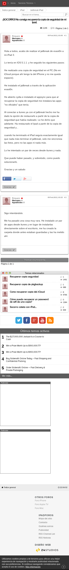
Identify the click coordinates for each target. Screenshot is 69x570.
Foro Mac (39, 416)
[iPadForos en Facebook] (54, 275)
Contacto (39, 480)
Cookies (30, 480)
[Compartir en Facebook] (7, 141)
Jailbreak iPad (37, 10)
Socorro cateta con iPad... (23, 262)
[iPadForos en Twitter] (46, 275)
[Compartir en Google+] (27, 141)
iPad (23, 10)
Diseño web (59, 480)
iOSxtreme (44, 469)
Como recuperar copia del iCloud (27, 247)
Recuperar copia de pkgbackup (26, 239)
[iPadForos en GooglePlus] (62, 275)
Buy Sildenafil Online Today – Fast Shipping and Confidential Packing (28, 315)
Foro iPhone (40, 408)
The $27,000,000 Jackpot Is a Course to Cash (25, 293)
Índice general (10, 395)
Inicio (13, 3)
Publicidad (48, 480)
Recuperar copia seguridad (24, 232)
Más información (33, 567)
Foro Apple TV (41, 412)
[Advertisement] (25, 360)
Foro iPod (43, 473)
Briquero (17, 29)
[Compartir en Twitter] (17, 141)
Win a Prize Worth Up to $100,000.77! (23, 301)
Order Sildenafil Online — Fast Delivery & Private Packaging (25, 324)
